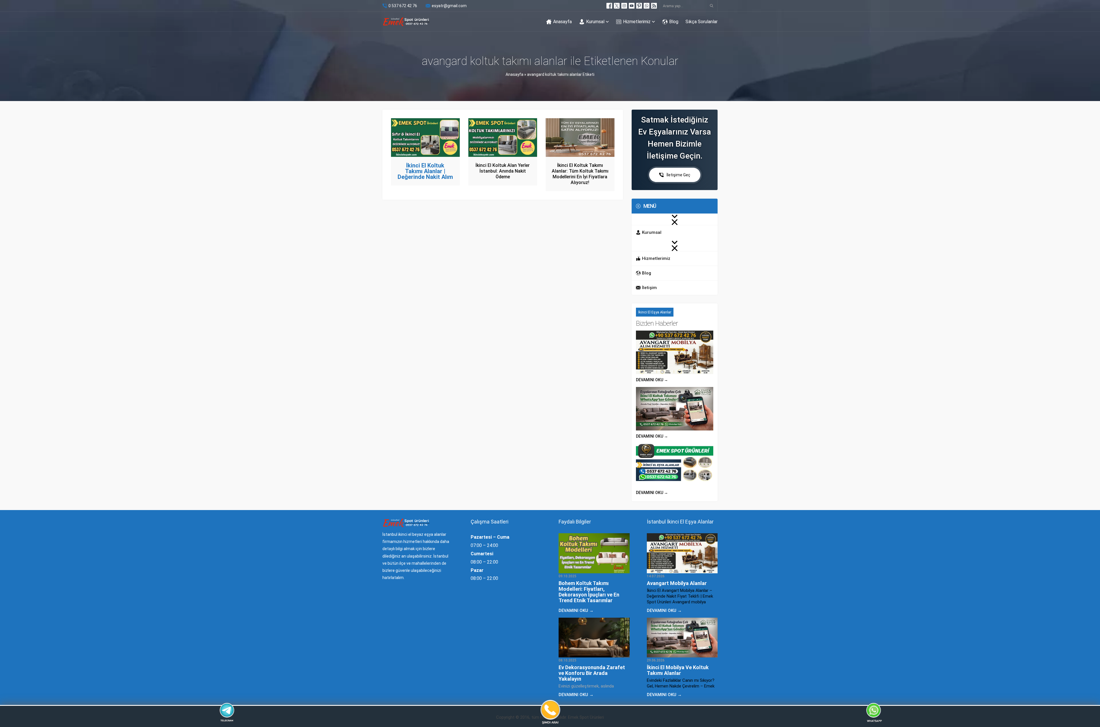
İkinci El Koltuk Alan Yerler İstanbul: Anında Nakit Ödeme (503, 171)
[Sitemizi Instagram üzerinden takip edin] (624, 6)
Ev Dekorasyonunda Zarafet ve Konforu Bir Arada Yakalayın (592, 673)
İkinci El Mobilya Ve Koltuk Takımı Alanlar (678, 670)
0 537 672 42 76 (402, 5)
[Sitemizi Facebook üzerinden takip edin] (609, 6)
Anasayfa (514, 74)
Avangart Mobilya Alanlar (677, 583)
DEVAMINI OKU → (652, 380)
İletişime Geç (678, 175)
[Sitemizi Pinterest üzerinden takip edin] (639, 6)
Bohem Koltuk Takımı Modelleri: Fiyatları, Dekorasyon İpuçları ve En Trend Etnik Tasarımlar (589, 591)
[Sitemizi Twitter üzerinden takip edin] (617, 6)
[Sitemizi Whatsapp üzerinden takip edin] (646, 6)
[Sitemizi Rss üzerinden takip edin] (654, 6)
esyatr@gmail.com (449, 5)
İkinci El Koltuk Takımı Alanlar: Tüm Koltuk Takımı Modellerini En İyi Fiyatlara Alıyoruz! (580, 174)
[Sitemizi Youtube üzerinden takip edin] (632, 6)
